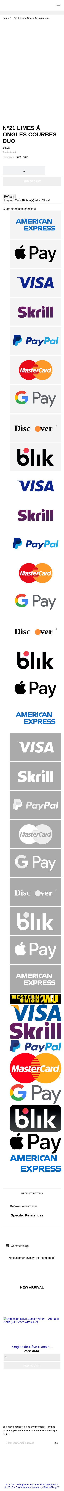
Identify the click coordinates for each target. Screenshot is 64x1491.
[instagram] (8, 1472)
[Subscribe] (56, 1443)
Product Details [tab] (32, 1193)
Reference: (9, 157)
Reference (17, 1206)
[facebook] (2, 1472)
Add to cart (32, 181)
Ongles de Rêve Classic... (32, 1347)
